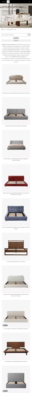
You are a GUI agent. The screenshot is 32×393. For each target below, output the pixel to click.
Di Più (6, 20)
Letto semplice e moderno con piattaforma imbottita (16, 328)
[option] (16, 15)
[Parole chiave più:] (29, 34)
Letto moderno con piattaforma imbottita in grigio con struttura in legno (16, 159)
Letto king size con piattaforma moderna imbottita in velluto (16, 93)
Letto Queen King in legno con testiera (16, 261)
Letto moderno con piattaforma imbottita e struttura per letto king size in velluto (16, 193)
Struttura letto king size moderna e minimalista (16, 125)
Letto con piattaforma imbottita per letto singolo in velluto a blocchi (16, 228)
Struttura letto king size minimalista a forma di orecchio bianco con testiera (16, 295)
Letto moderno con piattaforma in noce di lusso (16, 361)
